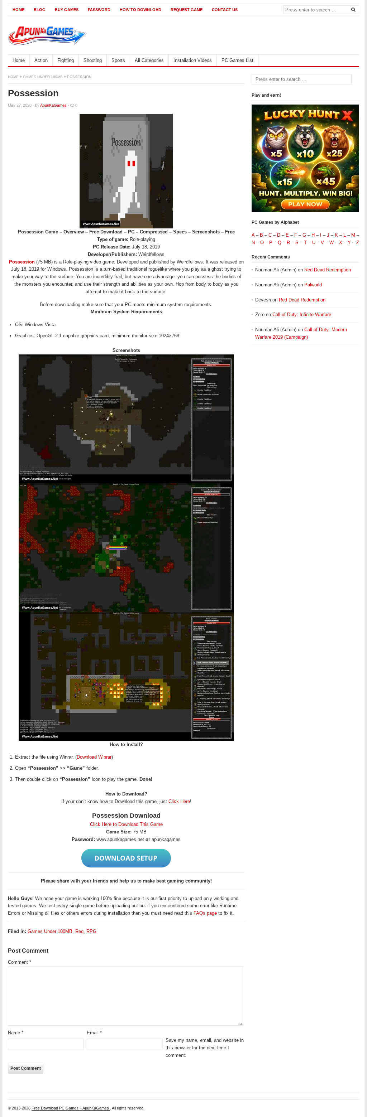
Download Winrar (94, 757)
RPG (91, 931)
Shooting (93, 60)
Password (99, 10)
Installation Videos (192, 60)
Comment (19, 962)
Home (18, 10)
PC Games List (237, 60)
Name (15, 1032)
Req (79, 931)
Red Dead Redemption (327, 269)
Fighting (65, 60)
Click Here (179, 801)
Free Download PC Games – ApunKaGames (71, 1108)
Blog (40, 10)
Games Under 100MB (43, 77)
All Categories (149, 60)
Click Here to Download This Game (126, 824)
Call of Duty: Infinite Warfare (301, 314)
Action (41, 60)
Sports (118, 60)
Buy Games (66, 10)
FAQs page (205, 913)
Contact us (225, 10)
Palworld (313, 284)
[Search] (353, 9)
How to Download (140, 10)
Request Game (186, 10)
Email (94, 1032)
